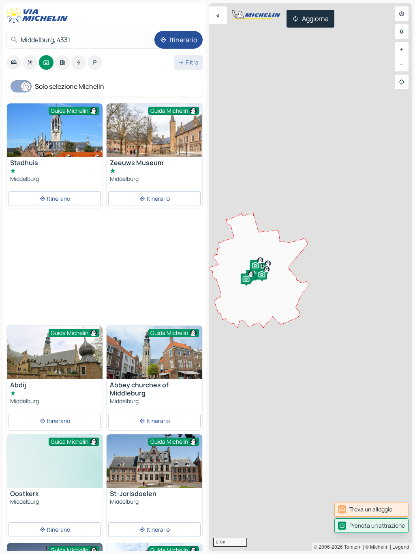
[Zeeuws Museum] (154, 138)
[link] (371, 509)
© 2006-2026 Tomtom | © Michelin (351, 546)
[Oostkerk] (55, 470)
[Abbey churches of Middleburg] (154, 357)
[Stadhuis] (55, 130)
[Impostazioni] (402, 31)
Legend (400, 546)
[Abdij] (55, 354)
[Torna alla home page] (38, 15)
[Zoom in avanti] (402, 49)
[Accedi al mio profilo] (402, 13)
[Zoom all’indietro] (402, 64)
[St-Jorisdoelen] (154, 466)
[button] (263, 268)
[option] (13, 62)
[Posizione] (402, 82)
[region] (310, 277)
